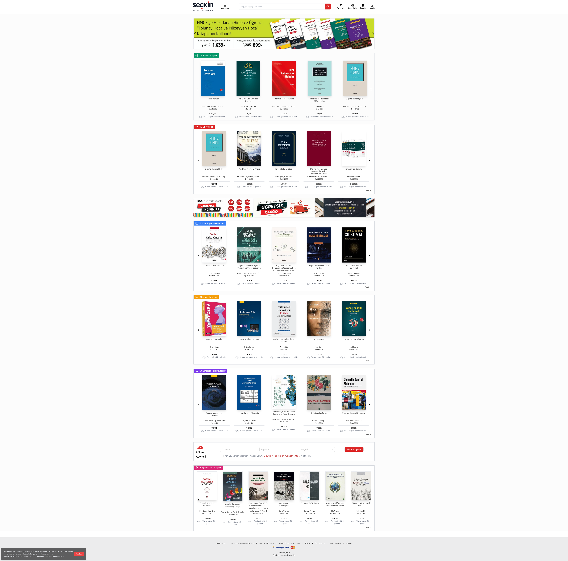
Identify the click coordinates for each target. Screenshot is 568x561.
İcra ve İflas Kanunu (354, 169)
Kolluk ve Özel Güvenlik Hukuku (248, 100)
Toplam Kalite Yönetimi (214, 265)
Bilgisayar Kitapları (208, 297)
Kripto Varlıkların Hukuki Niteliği (319, 266)
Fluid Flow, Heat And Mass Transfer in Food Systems (284, 413)
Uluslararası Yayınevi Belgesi (242, 543)
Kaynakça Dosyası (266, 543)
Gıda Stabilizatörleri (319, 413)
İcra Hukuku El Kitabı (283, 169)
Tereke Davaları (212, 99)
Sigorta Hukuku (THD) (355, 99)
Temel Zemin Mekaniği (249, 413)
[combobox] (316, 449)
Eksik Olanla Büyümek (310, 503)
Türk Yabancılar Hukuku (284, 99)
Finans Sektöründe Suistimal (354, 266)
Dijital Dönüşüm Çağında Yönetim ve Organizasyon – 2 (249, 267)
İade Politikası (335, 543)
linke (21, 556)
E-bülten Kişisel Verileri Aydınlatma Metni (282, 456)
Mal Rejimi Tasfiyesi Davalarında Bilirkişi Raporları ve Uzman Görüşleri (318, 172)
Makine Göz (319, 339)
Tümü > (368, 190)
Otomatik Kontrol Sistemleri (353, 413)
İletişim (349, 543)
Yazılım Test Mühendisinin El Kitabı (284, 340)
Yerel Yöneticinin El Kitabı (249, 169)
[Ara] (328, 6)
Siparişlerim (320, 543)
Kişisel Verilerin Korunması (289, 543)
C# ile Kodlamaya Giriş (249, 339)
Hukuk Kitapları (206, 127)
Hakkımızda (221, 543)
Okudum (78, 554)
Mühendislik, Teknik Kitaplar (213, 371)
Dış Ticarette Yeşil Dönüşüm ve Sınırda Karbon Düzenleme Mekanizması (284, 267)
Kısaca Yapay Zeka (214, 339)
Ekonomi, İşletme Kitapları (212, 223)
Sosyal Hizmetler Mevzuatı (207, 504)
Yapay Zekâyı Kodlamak (354, 339)
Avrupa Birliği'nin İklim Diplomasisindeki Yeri (335, 504)
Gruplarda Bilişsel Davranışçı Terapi (232, 505)
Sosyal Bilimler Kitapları (210, 467)
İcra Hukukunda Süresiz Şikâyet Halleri (319, 100)
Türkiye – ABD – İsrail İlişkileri (361, 504)
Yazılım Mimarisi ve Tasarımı (214, 414)
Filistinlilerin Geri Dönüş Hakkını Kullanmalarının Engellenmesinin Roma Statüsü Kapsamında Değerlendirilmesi (258, 508)
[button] (195, 33)
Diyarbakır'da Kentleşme (284, 504)
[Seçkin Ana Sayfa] (202, 6)
